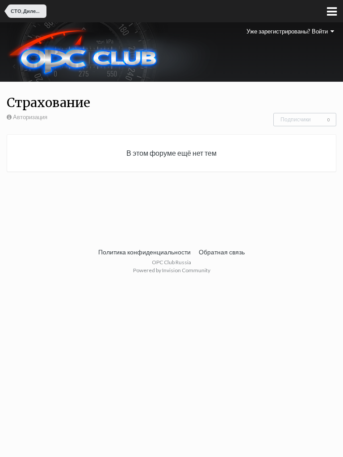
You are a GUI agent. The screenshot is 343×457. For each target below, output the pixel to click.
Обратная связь (222, 252)
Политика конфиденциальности (144, 252)
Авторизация (30, 116)
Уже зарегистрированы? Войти (288, 31)
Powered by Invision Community (171, 270)
